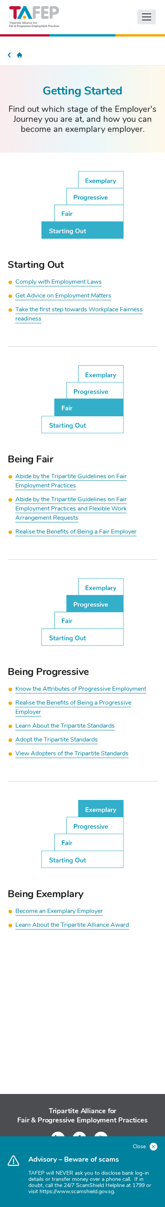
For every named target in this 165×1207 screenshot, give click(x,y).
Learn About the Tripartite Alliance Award (72, 925)
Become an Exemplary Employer (59, 911)
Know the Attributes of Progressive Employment (80, 689)
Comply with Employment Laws (58, 282)
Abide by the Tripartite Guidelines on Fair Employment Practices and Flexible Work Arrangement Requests (71, 508)
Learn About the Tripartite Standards (65, 726)
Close (140, 1146)
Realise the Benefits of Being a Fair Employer (76, 531)
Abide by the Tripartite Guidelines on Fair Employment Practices (71, 481)
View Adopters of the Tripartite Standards (72, 753)
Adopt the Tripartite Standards (56, 739)
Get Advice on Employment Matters (63, 295)
